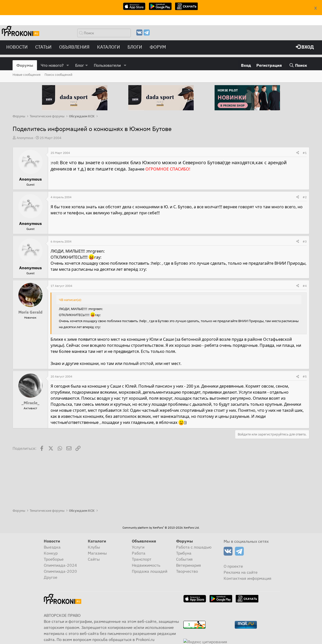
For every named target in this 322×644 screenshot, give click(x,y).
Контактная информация (247, 578)
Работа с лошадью (194, 547)
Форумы (24, 65)
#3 (305, 241)
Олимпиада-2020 (60, 571)
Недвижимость (146, 565)
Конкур (51, 553)
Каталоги (108, 47)
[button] (67, 65)
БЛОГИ (135, 47)
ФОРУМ (158, 47)
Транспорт (141, 559)
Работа (138, 553)
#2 (305, 197)
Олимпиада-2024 (60, 565)
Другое (50, 577)
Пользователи (107, 65)
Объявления (74, 47)
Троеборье (54, 559)
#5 (305, 376)
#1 (305, 153)
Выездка (52, 547)
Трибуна (183, 553)
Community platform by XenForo (161, 527)
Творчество (187, 571)
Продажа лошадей (149, 571)
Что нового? (52, 65)
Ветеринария (188, 565)
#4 (305, 286)
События (184, 559)
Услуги (138, 547)
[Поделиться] (297, 153)
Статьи (43, 47)
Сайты (94, 559)
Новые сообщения (27, 75)
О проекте (233, 566)
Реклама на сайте (241, 572)
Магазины (97, 553)
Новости (17, 47)
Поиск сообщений (58, 75)
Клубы (94, 547)
